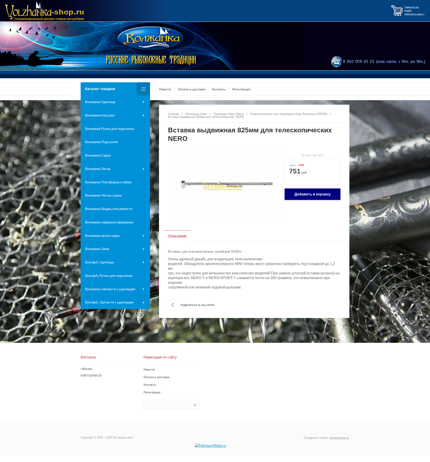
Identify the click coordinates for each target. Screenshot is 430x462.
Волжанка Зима (97, 249)
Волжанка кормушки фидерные (109, 222)
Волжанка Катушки (99, 115)
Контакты (219, 89)
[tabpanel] (225, 183)
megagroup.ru (339, 437)
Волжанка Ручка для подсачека (109, 129)
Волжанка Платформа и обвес (108, 182)
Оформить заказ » (414, 14)
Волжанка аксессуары (102, 235)
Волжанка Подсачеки (101, 142)
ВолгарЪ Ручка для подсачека (108, 276)
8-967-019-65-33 (91, 375)
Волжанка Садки (98, 155)
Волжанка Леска (97, 169)
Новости (165, 89)
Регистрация (241, 89)
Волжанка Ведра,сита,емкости (108, 209)
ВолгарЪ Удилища (99, 262)
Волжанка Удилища (100, 102)
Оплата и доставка (191, 89)
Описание (177, 236)
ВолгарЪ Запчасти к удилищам (109, 302)
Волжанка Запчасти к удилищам (110, 289)
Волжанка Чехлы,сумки (103, 195)
